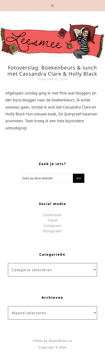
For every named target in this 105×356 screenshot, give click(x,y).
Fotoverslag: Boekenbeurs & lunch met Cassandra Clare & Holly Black (52, 70)
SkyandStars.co (60, 341)
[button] (52, 5)
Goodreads (52, 214)
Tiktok (52, 220)
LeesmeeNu (52, 40)
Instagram (52, 225)
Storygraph (52, 230)
